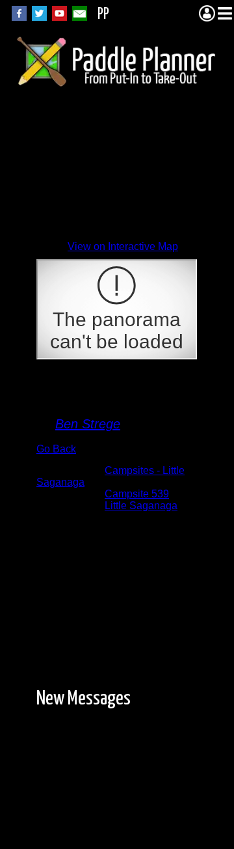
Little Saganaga (141, 505)
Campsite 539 (137, 493)
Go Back (56, 448)
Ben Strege (87, 424)
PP (103, 14)
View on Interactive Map (123, 246)
